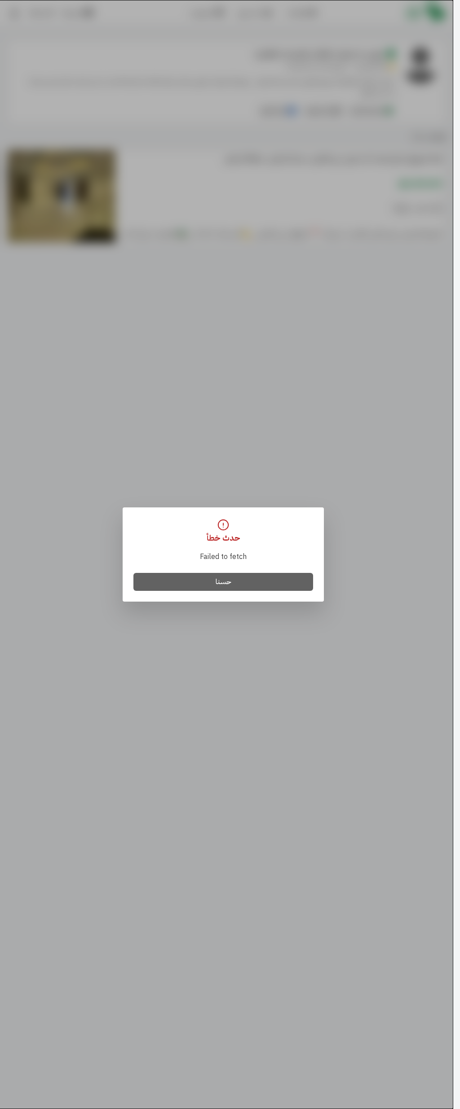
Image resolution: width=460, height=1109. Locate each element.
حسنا (223, 581)
